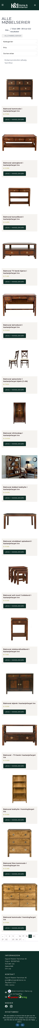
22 (6, 939)
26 (17, 939)
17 (23, 936)
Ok (18, 1025)
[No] (36, 1021)
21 (3, 939)
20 (34, 936)
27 (20, 939)
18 (27, 936)
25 (13, 939)
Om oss (8, 969)
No (23, 1025)
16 (20, 936)
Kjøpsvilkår (9, 966)
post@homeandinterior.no (15, 980)
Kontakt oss (9, 964)
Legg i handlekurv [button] (14, 119)
